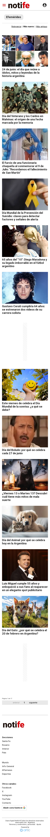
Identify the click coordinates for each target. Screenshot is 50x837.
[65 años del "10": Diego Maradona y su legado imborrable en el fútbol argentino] (25, 241)
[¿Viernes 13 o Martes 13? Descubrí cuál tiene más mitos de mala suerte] (25, 475)
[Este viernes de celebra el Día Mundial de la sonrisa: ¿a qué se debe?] (25, 385)
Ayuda (39, 824)
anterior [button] (16, 702)
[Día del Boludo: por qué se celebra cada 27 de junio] (25, 431)
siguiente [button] (33, 702)
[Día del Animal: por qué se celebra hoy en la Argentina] (25, 522)
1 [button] (24, 702)
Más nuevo (28, 26)
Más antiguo (41, 26)
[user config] (44, 5)
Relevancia (16, 26)
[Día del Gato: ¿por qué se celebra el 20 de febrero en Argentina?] (25, 612)
